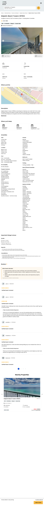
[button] (20, 7)
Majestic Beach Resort (24, 13)
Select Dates (38, 502)
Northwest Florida (8, 13)
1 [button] (18, 368)
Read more (3, 115)
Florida (2, 13)
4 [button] (25, 368)
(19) (7, 21)
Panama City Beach (15, 13)
